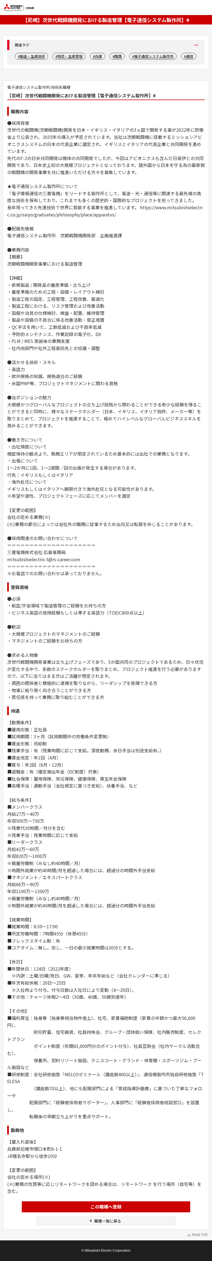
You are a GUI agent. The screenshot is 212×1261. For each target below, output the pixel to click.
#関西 (117, 56)
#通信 (188, 56)
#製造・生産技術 (31, 56)
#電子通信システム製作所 (153, 56)
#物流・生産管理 (69, 56)
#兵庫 (97, 56)
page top (201, 1230)
